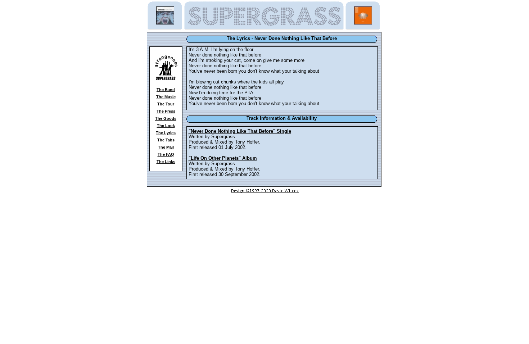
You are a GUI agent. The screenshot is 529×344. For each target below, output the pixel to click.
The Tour (165, 104)
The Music (166, 97)
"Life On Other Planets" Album (223, 158)
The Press (166, 111)
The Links (166, 161)
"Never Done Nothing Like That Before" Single (240, 131)
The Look (166, 125)
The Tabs (166, 140)
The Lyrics (166, 133)
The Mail (166, 147)
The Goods (165, 118)
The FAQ (166, 154)
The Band (166, 89)
